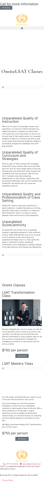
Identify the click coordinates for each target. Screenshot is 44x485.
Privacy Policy (7, 480)
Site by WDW (33, 475)
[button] (22, 28)
